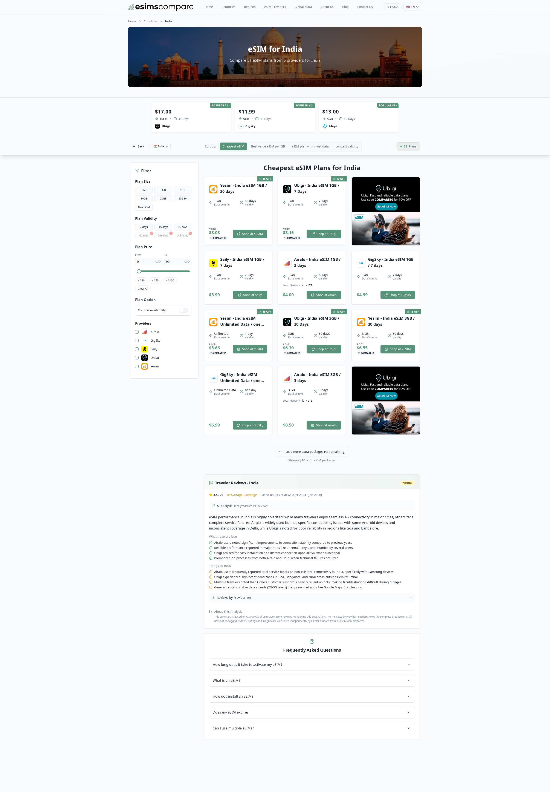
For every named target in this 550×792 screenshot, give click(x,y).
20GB (163, 198)
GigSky (155, 340)
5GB (182, 190)
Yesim (155, 366)
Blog (345, 7)
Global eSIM (303, 7)
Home (209, 7)
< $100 (170, 280)
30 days (182, 227)
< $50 (155, 280)
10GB (144, 198)
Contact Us (365, 7)
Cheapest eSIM (233, 146)
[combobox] (392, 6)
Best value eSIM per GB (268, 146)
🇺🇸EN (410, 7)
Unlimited (144, 207)
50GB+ (183, 198)
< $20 (141, 280)
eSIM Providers (275, 7)
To (165, 255)
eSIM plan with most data (310, 146)
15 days (163, 227)
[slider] (139, 271)
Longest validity (347, 146)
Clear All (143, 288)
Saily (154, 349)
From (138, 255)
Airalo (155, 331)
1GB (144, 190)
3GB (163, 190)
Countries (228, 7)
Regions (250, 7)
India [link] (169, 21)
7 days (144, 227)
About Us (327, 7)
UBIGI (155, 357)
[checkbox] (137, 332)
